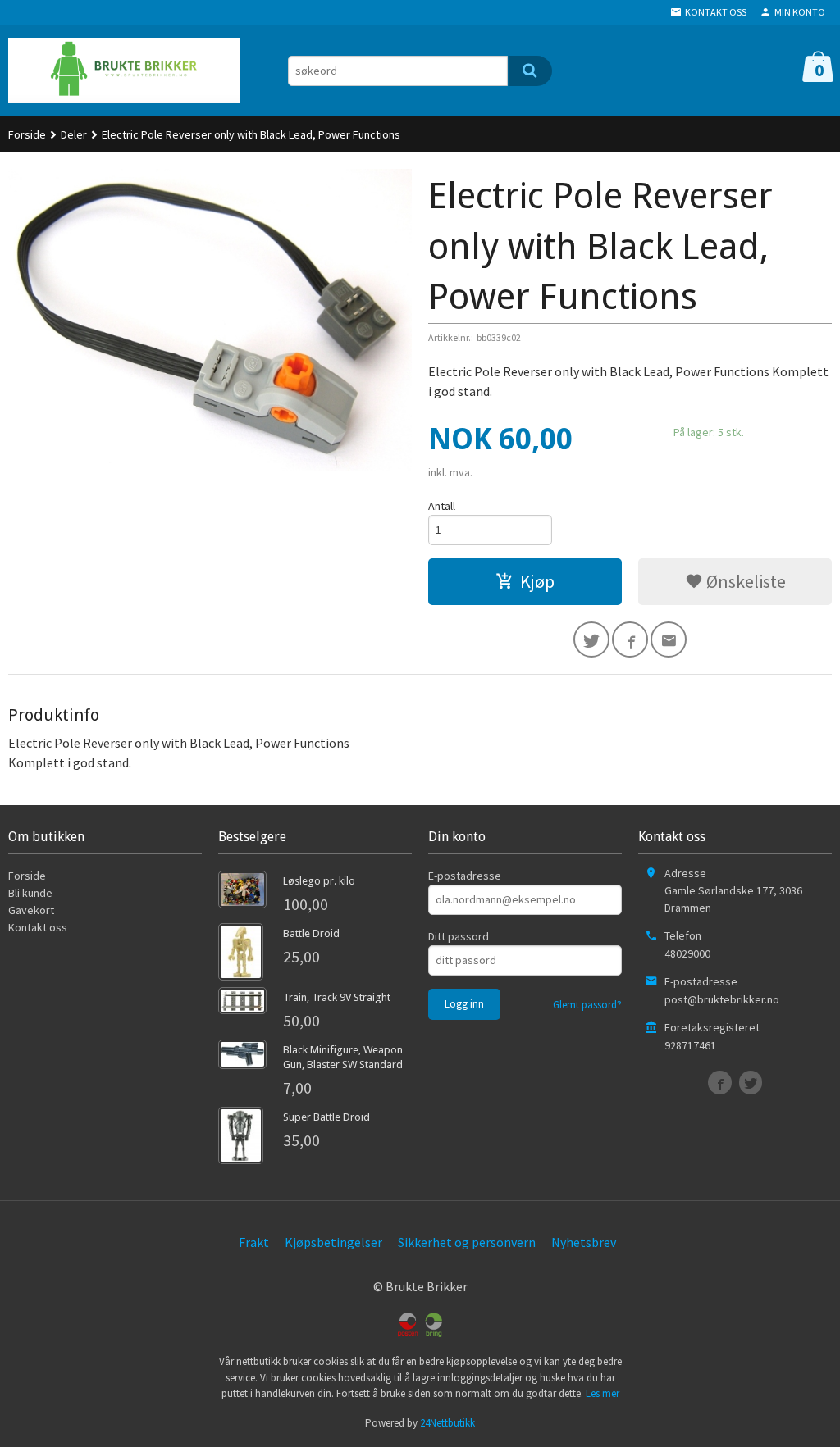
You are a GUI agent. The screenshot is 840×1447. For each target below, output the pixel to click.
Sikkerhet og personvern (467, 1242)
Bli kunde (30, 892)
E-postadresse (464, 875)
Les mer (602, 1393)
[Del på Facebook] (630, 639)
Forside (27, 134)
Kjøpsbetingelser (333, 1242)
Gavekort (31, 910)
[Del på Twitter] (591, 639)
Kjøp (537, 581)
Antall (441, 505)
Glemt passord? (587, 1005)
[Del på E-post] (669, 639)
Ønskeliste (744, 581)
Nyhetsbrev (583, 1242)
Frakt (254, 1242)
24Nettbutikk (447, 1423)
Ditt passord (458, 936)
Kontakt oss (37, 927)
